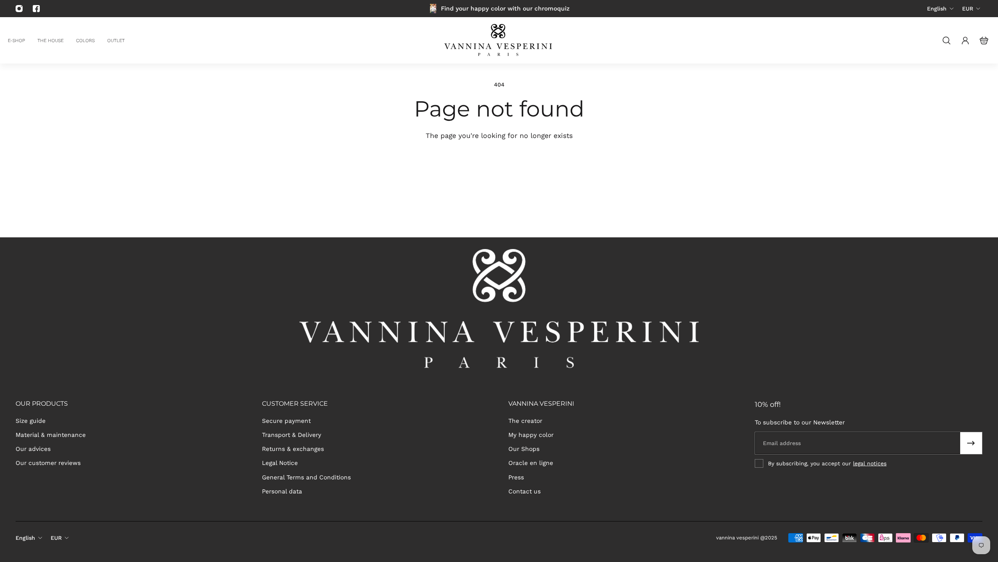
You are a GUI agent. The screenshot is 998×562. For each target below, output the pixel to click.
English (937, 8)
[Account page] (965, 40)
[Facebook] (36, 8)
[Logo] (499, 40)
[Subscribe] (971, 443)
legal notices (870, 463)
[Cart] (984, 40)
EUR (967, 8)
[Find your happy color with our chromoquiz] (499, 8)
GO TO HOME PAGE (443, 163)
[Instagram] (19, 8)
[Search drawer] (946, 40)
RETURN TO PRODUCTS (547, 163)
